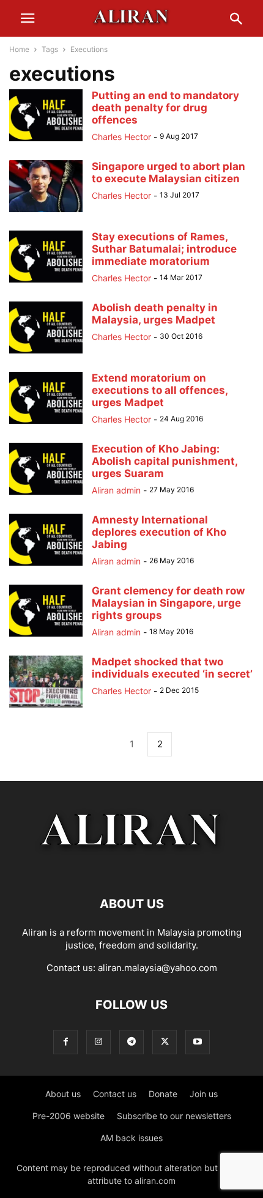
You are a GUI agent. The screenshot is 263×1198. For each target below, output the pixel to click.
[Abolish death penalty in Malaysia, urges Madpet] (46, 353)
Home (19, 49)
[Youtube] (197, 1042)
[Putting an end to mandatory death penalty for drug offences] (46, 141)
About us (63, 1094)
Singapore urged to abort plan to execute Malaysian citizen (168, 172)
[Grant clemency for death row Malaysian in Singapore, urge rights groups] (46, 636)
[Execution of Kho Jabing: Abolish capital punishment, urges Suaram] (46, 494)
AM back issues (131, 1138)
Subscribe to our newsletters (174, 1116)
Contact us (114, 1094)
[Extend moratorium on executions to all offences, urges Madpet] (46, 423)
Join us (204, 1094)
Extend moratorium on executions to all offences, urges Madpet (160, 390)
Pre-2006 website (68, 1116)
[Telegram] (131, 1042)
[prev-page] (103, 744)
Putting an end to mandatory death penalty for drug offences (165, 107)
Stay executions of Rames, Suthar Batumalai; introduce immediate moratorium (164, 249)
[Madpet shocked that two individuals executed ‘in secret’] (46, 707)
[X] (164, 1042)
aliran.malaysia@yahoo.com (157, 968)
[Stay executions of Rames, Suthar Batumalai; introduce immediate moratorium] (46, 282)
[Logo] (132, 867)
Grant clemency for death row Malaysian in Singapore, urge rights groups (168, 603)
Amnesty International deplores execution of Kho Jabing (159, 532)
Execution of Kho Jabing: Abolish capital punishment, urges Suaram (164, 461)
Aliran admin (116, 490)
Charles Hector (121, 136)
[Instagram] (98, 1042)
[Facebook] (65, 1042)
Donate (163, 1094)
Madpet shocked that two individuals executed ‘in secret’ (172, 668)
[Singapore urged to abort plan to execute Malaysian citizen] (46, 212)
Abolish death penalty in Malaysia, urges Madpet (155, 313)
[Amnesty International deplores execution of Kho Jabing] (46, 565)
